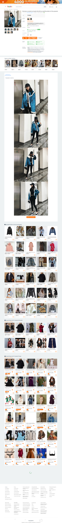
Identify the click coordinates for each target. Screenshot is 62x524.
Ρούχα (7, 9)
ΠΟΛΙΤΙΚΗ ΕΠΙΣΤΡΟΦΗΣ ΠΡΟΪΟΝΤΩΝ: (24, 48)
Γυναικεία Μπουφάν (15, 9)
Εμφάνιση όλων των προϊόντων (8, 321)
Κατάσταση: (23, 27)
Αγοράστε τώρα (25, 38)
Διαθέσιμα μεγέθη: (23, 21)
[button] (5, 7)
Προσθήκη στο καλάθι (32, 38)
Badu (4, 9)
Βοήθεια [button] (47, 4)
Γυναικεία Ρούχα (10, 9)
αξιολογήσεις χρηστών (30, 12)
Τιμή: (23, 15)
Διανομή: (23, 30)
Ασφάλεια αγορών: (23, 41)
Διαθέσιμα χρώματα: (23, 18)
